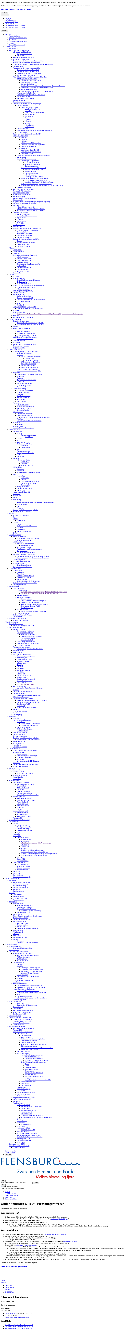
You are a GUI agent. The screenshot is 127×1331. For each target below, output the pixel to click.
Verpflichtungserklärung (28, 364)
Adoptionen (20, 55)
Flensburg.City (17, 715)
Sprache (15, 326)
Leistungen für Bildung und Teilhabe (24, 307)
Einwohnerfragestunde (20, 736)
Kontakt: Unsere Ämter (16, 624)
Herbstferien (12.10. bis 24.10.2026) (28, 70)
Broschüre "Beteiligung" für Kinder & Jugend (39, 182)
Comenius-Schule (22, 269)
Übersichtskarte (21, 786)
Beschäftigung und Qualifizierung (23, 317)
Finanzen (15, 823)
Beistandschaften (22, 232)
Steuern (19, 832)
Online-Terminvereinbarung (29, 367)
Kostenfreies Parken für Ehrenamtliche (25, 583)
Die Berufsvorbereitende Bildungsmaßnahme (31, 299)
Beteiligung (20, 665)
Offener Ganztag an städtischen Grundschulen (27, 916)
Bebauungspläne (22, 959)
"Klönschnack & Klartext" (25, 773)
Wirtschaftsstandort (15, 1001)
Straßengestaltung (22, 975)
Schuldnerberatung (22, 289)
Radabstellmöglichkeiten (28, 1110)
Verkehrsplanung (18, 1103)
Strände (19, 501)
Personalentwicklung (23, 791)
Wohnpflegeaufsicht (23, 392)
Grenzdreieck (21, 706)
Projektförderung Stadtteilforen (30, 723)
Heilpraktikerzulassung (24, 540)
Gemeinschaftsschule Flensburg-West (28, 264)
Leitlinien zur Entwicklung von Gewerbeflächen (32, 998)
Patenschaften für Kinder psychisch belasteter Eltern (37, 87)
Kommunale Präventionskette (22, 191)
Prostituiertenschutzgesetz (25, 390)
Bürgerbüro (16, 372)
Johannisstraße (29, 116)
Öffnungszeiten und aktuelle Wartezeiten (29, 374)
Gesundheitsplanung (19, 560)
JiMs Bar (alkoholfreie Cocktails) (35, 169)
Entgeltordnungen (22, 711)
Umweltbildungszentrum (28, 435)
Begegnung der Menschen (21, 346)
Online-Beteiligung (19, 734)
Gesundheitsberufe (18, 563)
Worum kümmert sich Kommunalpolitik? (25, 750)
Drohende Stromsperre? (28, 1081)
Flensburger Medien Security (34, 177)
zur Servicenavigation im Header (15, 25)
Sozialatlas (16, 276)
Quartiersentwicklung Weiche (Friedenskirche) (31, 987)
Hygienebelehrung (22, 551)
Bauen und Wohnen (15, 946)
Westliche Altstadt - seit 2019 (22, 1021)
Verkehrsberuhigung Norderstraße (31, 1106)
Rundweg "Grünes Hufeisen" (30, 973)
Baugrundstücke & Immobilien (22, 948)
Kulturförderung (22, 579)
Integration (16, 690)
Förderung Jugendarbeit (24, 187)
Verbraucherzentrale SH (32, 1057)
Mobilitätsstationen (26, 1114)
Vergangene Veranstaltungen (29, 1049)
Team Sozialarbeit (22, 148)
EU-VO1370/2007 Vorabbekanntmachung (30, 1137)
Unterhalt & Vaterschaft (24, 237)
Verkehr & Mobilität (19, 650)
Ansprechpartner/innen (24, 816)
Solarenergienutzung (23, 1094)
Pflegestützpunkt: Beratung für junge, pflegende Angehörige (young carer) (44, 592)
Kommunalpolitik (14, 748)
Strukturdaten (25, 846)
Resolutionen (21, 759)
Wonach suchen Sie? (7, 1182)
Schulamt (16, 934)
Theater (19, 438)
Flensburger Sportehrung (20, 898)
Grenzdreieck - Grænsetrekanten (23, 1010)
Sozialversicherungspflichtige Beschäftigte (34, 855)
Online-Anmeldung (23, 387)
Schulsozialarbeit (18, 205)
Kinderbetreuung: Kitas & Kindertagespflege (27, 104)
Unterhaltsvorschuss (19, 225)
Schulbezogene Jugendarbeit (29, 161)
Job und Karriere (14, 780)
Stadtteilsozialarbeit (27, 153)
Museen (19, 433)
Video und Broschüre (23, 332)
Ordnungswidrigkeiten (24, 531)
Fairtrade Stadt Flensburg (20, 697)
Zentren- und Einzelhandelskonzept (28, 991)
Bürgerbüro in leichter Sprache (26, 380)
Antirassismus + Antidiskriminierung (24, 344)
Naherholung (17, 499)
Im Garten (28, 1078)
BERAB (19, 303)
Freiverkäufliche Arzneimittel (26, 552)
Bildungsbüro (13, 902)
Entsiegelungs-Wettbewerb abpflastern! (33, 1039)
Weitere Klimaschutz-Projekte (26, 1092)
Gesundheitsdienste (15, 535)
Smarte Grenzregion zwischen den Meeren (30, 649)
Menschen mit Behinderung (17, 618)
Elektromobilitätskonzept (24, 1140)
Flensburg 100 (17, 818)
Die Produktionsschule (24, 296)
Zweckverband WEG (23, 704)
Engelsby (27, 120)
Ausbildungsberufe (23, 805)
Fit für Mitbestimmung (32, 162)
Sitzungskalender (22, 754)
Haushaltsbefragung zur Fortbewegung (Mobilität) (36, 1117)
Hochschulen (17, 935)
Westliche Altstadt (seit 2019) (30, 634)
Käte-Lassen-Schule (23, 271)
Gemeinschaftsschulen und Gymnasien (25, 255)
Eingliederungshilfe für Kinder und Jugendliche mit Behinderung (33, 64)
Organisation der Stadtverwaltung (19, 820)
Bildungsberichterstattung (25, 905)
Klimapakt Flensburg (23, 1051)
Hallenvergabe (25, 485)
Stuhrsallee (28, 111)
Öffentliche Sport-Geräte (24, 659)
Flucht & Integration (15, 319)
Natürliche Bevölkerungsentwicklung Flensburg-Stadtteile (39, 853)
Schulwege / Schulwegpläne (21, 919)
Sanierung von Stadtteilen (25, 633)
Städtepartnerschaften (23, 460)
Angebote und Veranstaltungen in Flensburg (34, 604)
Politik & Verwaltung (11, 622)
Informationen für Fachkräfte (26, 93)
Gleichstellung (17, 652)
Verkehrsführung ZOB (28, 1130)
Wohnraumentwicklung (20, 984)
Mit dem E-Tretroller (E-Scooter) (27, 1133)
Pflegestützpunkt (22, 590)
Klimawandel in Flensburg (29, 1041)
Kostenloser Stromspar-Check (34, 1058)
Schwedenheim (29, 125)
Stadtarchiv (24, 446)
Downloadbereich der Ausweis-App (54, 1234)
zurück (3, 1280)
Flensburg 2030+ (18, 1030)
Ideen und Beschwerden (20, 732)
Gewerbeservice (14, 950)
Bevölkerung (25, 841)
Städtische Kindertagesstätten (30, 107)
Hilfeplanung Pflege (23, 595)
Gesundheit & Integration (21, 321)
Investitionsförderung (19, 886)
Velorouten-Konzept (23, 1131)
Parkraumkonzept (26, 1112)
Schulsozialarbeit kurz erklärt (26, 207)
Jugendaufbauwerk (19, 294)
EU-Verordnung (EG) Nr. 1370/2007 (28, 1135)
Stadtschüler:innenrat (23, 727)
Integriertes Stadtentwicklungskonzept (28, 695)
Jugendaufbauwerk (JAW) (21, 193)
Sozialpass (16, 310)
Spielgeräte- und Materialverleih (31, 143)
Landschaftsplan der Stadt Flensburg (28, 976)
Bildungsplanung (18, 903)
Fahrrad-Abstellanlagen (24, 675)
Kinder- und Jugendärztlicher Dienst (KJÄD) (27, 134)
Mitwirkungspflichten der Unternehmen (29, 421)
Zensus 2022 (21, 859)
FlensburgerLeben (26, 599)
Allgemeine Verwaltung (24, 798)
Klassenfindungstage (31, 166)
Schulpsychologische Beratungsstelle (24, 203)
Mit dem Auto (21, 1126)
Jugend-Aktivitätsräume (24, 670)
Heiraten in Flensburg (23, 410)
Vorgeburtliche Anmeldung (25, 406)
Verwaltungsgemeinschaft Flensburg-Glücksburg (32, 700)
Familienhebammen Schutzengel (31, 80)
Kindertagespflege (22, 128)
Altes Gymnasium (22, 257)
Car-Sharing (20, 527)
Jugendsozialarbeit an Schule (26, 242)
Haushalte (24, 848)
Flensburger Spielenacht (28, 146)
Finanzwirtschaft (22, 825)
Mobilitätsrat (17, 745)
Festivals (19, 454)
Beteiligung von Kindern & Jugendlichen (25, 738)
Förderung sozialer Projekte (25, 576)
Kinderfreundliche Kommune (22, 102)
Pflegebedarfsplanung (23, 613)
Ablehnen (4, 12)
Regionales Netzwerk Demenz (22, 615)
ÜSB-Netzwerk (21, 221)
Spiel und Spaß (17, 467)
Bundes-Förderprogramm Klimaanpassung (34, 1044)
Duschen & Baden (30, 1074)
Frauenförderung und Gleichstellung (28, 795)
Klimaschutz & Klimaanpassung (23, 1032)
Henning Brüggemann (20, 775)
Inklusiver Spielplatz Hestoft (25, 684)
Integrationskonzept (19, 348)
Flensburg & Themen (15, 627)
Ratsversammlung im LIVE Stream (28, 761)
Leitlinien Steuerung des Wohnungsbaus (29, 985)
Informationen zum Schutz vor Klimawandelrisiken (37, 1048)
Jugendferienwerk (22, 157)
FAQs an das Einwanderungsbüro (27, 369)
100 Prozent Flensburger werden (14, 1266)
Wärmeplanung (21, 1087)
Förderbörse (20, 572)
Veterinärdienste (18, 412)
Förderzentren (17, 253)
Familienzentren (18, 66)
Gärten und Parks (22, 504)
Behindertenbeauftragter (20, 620)
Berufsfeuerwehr (18, 426)
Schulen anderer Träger (20, 937)
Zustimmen (5, 15)
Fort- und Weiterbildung (24, 793)
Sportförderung (17, 894)
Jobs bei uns (12, 39)
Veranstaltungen (26, 1035)
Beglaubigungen (22, 282)
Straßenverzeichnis (22, 861)
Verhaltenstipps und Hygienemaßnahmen (29, 549)
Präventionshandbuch (23, 96)
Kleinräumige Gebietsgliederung (27, 1005)
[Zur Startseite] (40, 1178)
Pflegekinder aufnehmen (24, 54)
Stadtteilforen (21, 722)
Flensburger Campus (23, 645)
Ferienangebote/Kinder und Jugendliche (25, 510)
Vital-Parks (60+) (22, 658)
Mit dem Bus (21, 1122)
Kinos (18, 449)
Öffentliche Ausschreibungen (18, 41)
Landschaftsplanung (19, 962)
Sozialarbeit (16, 342)
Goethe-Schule (21, 266)
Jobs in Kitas (21, 927)
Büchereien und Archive (24, 444)
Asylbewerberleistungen (24, 353)
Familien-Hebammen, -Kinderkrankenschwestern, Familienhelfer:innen (43, 86)
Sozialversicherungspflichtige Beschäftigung (34, 852)
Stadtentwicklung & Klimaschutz (19, 1146)
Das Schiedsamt (18, 875)
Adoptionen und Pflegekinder (22, 52)
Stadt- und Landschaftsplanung (18, 951)
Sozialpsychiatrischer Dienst (21, 561)
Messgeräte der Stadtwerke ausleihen (36, 1060)
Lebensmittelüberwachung (25, 413)
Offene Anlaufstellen (27, 84)
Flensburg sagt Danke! (20, 584)
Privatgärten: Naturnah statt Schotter (32, 969)
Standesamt (16, 403)
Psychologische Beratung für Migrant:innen (30, 324)
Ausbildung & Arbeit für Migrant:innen (25, 337)
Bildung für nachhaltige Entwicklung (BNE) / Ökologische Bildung (42, 185)
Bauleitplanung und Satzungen (22, 953)
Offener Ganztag (18, 200)
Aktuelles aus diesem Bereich (30, 150)
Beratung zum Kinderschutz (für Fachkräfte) (26, 63)
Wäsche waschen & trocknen (34, 1073)
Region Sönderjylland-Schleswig (27, 707)
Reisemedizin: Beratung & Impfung (28, 538)
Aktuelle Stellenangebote (20, 811)
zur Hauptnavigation (11, 22)
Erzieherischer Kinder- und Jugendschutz (33, 168)
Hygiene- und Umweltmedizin (22, 567)
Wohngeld (16, 315)
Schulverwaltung (18, 914)
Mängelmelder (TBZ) (19, 741)
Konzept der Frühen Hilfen (25, 98)
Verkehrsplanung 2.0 (23, 1138)
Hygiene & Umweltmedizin (25, 544)
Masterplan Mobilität (23, 1105)
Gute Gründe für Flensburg (25, 784)
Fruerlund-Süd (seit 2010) (29, 638)
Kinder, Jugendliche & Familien (19, 50)
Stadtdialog (16, 1101)
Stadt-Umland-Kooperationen (22, 1099)
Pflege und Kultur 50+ (20, 588)
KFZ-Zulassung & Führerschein (27, 526)
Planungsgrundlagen (19, 693)
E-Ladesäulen (21, 529)
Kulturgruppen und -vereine (25, 453)
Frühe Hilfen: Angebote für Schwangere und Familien (30, 77)
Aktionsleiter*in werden (32, 164)
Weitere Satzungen (22, 960)
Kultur (15, 497)
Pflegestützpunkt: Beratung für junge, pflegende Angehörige (31, 201)
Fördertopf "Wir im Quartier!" (30, 602)
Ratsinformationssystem (20, 766)
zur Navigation (9, 23)
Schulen (11, 248)
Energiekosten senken (23, 1053)
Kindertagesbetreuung (19, 921)
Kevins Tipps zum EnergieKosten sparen (33, 1062)
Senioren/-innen (14, 586)
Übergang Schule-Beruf (20, 212)
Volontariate (20, 807)
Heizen (27, 1064)
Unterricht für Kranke (23, 244)
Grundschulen (17, 250)
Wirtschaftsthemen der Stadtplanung (24, 989)
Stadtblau (20, 964)
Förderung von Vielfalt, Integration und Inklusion (36, 184)
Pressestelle (16, 834)
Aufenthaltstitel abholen (28, 365)
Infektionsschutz (18, 542)
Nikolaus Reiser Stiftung (20, 887)
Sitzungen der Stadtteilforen (29, 725)
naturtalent (20, 978)
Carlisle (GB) (25, 462)
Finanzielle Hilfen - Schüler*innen (27, 943)
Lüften (27, 1065)
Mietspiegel (20, 857)
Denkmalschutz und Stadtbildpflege (20, 1017)
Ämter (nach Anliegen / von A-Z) (23, 625)
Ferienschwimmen (18, 900)
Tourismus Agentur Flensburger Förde (29, 702)
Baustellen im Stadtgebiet (21, 515)
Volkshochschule (18, 932)
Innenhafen (16, 982)
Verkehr (11, 513)
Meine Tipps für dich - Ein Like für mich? (38, 1080)
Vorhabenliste (17, 718)
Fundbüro (20, 378)
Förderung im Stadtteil (24, 577)
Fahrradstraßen (25, 1108)
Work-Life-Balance (23, 788)
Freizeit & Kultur (14, 430)
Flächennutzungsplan (23, 957)
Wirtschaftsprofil (18, 1007)
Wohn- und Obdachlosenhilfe (26, 287)
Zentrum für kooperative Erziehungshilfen (26, 239)
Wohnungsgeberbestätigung (59, 1219)
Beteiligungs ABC (18, 743)
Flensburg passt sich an (28, 1042)
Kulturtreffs (20, 456)
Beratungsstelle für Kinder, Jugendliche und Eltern (28, 61)
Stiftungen (20, 394)
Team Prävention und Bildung (26, 159)
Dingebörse (20, 574)
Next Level (20, 305)
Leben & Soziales (10, 47)
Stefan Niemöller (18, 777)
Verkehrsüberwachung (24, 396)
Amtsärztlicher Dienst (19, 536)
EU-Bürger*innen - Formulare (30, 362)
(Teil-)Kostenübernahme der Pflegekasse (33, 611)
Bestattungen (21, 399)
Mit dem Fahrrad (22, 1121)
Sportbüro (12, 893)
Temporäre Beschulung (24, 246)
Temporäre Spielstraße (20, 747)
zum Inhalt (8, 18)
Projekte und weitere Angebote (26, 335)
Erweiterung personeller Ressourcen (32, 1115)
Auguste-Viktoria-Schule (24, 258)
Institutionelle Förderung (20, 884)
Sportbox (23, 479)
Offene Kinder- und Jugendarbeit (27, 75)
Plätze (18, 506)
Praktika (19, 809)
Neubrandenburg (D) (27, 465)
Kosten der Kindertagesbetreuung (27, 928)
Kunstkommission (18, 891)
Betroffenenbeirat (22, 870)
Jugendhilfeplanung (19, 196)
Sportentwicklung (18, 896)
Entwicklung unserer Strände (26, 641)
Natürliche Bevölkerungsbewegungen (32, 850)
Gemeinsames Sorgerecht (25, 235)
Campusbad (20, 469)
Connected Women (19, 340)
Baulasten (20, 424)
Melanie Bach (17, 779)
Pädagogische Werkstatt (24, 907)
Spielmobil (24, 139)
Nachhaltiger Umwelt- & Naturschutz (28, 581)
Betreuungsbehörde (19, 278)
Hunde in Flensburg (23, 397)
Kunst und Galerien (23, 442)
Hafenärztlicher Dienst (24, 547)
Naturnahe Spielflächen (24, 661)
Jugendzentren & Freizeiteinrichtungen (25, 198)
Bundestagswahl (26, 385)
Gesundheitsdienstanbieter (29, 89)
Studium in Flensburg (31, 360)
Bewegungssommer (23, 487)
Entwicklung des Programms (26, 656)
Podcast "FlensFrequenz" (17, 45)
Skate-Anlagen (21, 682)
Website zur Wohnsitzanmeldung (26, 1245)
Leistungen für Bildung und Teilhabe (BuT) (30, 308)
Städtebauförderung (15, 1016)
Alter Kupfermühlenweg (32, 109)
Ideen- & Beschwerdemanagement (23, 428)
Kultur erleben (17, 431)
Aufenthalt (20, 355)
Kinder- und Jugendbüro (20, 136)
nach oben (4, 1282)
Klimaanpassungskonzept (29, 1046)
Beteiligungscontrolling (24, 827)
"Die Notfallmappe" (27, 608)
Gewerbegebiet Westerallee (25, 631)
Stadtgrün (20, 966)
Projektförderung (18, 570)
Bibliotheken (17, 495)
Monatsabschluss (26, 839)
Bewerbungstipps (22, 814)
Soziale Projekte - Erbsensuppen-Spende (33, 601)
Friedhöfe (20, 508)
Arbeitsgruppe (21, 663)
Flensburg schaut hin (23, 868)
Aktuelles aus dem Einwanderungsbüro (29, 371)
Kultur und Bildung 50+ (24, 597)
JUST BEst (20, 223)
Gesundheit (20, 789)
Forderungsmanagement (24, 830)
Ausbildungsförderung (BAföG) (23, 291)
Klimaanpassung (22, 1033)
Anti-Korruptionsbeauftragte (21, 877)
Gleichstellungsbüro (19, 862)
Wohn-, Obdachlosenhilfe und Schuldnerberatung (28, 285)
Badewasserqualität (27, 545)
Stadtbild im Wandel (19, 629)
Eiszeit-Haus (29, 437)
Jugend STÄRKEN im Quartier (27, 216)
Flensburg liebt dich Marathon (30, 481)
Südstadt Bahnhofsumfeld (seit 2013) (32, 636)
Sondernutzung (21, 401)
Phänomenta (20, 470)
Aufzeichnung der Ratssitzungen (27, 755)
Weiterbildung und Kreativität (22, 511)
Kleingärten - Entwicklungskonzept (28, 643)
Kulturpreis (16, 889)
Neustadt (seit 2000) (27, 640)
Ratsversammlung (18, 752)
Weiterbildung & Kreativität (21, 492)
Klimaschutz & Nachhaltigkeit (22, 691)
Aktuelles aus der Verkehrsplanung (24, 1028)
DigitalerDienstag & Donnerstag (27, 909)
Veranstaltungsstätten (23, 451)
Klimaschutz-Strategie (23, 1089)
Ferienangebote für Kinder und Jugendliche (26, 68)
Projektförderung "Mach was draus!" (36, 180)
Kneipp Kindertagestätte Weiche (35, 112)
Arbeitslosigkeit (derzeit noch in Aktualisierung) (36, 843)
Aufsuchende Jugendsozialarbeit (31, 152)
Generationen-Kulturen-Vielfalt (30, 606)
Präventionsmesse (30, 175)
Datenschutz (20, 381)
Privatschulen (17, 273)
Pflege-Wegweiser (22, 609)
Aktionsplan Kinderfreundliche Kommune (30, 688)
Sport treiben (21, 476)
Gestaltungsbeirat (22, 731)
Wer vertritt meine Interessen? (22, 720)
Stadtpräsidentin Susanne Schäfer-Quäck (25, 764)
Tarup (26, 118)
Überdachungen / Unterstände (26, 679)
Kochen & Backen (30, 1067)
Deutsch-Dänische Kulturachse (22, 1019)
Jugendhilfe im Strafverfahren (22, 194)
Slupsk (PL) (24, 463)
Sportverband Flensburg (28, 483)
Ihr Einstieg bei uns (19, 796)
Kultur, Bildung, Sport (12, 878)
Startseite (7, 1192)
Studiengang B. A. (22, 804)
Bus (14, 517)
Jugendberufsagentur (23, 214)
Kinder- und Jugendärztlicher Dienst (24, 554)
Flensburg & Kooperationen (21, 647)
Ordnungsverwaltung (19, 389)
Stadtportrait (16, 458)
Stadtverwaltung (14, 821)
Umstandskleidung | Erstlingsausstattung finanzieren (33, 558)
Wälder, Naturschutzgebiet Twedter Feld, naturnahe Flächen (35, 503)
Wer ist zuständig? (22, 132)
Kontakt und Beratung (24, 408)
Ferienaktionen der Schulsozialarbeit (28, 71)
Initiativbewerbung (22, 813)
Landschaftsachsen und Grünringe (31, 971)
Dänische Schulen (18, 251)
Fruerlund (28, 121)
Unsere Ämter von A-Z (16, 349)
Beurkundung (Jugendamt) (25, 234)
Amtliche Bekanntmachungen (18, 38)
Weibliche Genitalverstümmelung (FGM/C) (30, 323)
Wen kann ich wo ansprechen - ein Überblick (31, 210)
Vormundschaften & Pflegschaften (27, 230)
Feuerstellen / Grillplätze (24, 681)
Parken (19, 524)
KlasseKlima (21, 1090)
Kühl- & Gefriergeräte (31, 1069)
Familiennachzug (30, 358)
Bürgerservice (13, 48)
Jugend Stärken (21, 218)
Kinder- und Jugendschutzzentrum (23, 189)
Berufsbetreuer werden (24, 283)
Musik (19, 440)
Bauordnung (17, 422)
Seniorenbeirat (17, 617)
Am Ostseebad (29, 127)
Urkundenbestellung (23, 405)
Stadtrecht (16, 709)
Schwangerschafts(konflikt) (29, 82)
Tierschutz (20, 419)
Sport (14, 474)
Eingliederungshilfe (19, 312)
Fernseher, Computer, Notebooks (35, 1076)
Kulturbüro (12, 880)
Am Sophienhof (30, 114)
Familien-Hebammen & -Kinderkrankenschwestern (33, 556)
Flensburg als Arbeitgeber (21, 782)
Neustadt (27, 123)
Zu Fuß (15, 533)
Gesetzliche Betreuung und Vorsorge (28, 280)
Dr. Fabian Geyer (18, 772)
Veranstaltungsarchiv (23, 912)
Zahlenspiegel (25, 845)
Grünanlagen (21, 674)
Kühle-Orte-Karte (26, 1037)
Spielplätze (24, 141)
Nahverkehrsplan (26, 1124)
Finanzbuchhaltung (23, 829)
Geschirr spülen (29, 1071)
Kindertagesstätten (22, 105)
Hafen (19, 994)
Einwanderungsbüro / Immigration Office (26, 351)
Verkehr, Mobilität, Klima (17, 1026)
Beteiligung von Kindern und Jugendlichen (34, 178)
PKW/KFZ (16, 522)
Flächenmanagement (19, 1000)
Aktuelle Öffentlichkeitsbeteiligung (28, 955)
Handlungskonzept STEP (25, 298)
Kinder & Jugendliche (19, 686)
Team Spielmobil (22, 137)
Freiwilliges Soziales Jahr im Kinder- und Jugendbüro (33, 155)
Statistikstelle (17, 836)
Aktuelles (8, 34)
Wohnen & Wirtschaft (11, 944)
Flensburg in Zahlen (23, 837)
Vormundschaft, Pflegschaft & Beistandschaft (27, 228)
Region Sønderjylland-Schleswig (23, 1012)
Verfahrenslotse (17, 226)
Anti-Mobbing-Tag (31, 171)
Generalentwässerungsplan (25, 980)
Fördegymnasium (22, 262)
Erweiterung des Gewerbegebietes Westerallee (31, 992)
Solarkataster (25, 1083)
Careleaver (20, 219)
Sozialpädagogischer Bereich (26, 800)
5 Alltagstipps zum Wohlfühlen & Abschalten (31, 95)
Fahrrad (15, 519)
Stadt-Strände (21, 672)
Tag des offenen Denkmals (21, 1023)
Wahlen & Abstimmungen (25, 383)
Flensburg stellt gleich (23, 864)
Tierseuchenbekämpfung (24, 415)
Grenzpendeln (17, 1008)
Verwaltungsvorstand (15, 770)
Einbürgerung (21, 376)
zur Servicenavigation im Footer (15, 27)
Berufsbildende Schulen (20, 918)
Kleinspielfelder (22, 677)
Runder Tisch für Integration (21, 328)
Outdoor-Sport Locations (24, 488)
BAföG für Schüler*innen (21, 59)
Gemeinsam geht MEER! (17, 1144)
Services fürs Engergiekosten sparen (32, 1055)
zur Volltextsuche (10, 20)
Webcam (11, 43)
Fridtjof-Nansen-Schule (24, 260)
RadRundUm (21, 520)
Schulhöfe (20, 666)
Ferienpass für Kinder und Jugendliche (29, 73)
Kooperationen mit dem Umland (23, 698)
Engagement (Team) (15, 568)
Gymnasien (20, 941)
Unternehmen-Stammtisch (25, 339)
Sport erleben (21, 490)
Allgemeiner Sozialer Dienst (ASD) (24, 57)
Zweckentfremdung (19, 1147)
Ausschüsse (16, 763)
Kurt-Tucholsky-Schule (24, 267)
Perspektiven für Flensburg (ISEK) (24, 1098)
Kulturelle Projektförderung (21, 882)
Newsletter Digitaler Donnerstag (31, 910)
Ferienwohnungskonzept (24, 996)
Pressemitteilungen (14, 36)
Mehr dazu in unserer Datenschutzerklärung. (16, 9)
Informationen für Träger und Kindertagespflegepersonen (34, 130)
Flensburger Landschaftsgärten (30, 967)
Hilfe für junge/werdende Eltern (27, 79)
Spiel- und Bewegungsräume (22, 654)
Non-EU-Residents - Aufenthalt (30, 356)
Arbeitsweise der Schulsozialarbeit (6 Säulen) (31, 209)
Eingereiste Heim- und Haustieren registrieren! (35, 417)
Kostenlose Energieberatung (25, 1096)
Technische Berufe (22, 802)
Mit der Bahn (21, 1142)
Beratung (19, 241)
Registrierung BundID (70, 1241)
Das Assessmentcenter (24, 301)
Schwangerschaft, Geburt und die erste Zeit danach (37, 91)
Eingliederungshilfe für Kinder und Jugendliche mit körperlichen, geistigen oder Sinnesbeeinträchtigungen (50, 314)
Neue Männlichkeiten (23, 866)
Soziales (11, 275)
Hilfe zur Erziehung (19, 100)
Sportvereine (25, 478)
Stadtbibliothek (25, 447)
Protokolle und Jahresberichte (26, 333)
